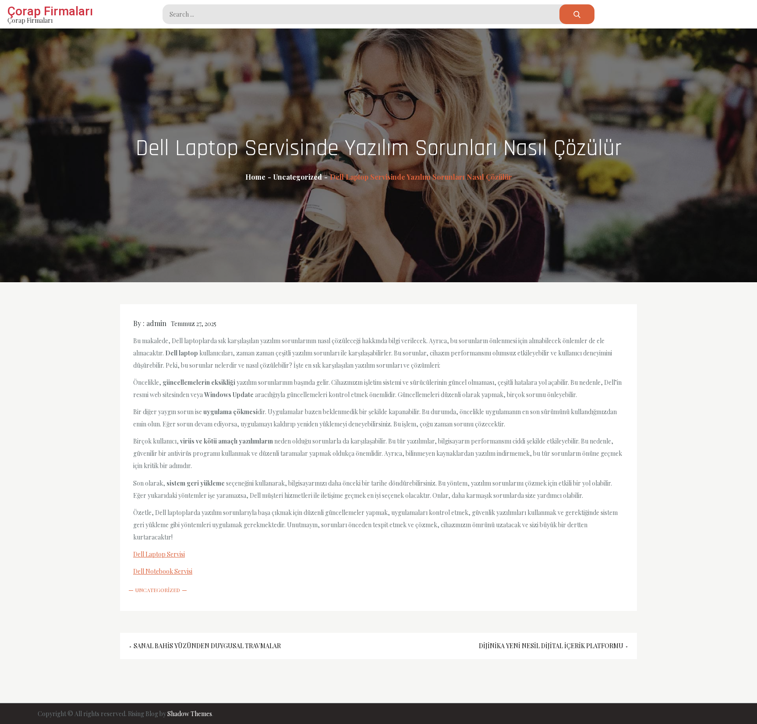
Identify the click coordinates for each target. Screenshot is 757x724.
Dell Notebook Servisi (162, 571)
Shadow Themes (189, 714)
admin (156, 323)
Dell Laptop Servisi (159, 554)
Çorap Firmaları (50, 11)
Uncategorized (157, 589)
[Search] (576, 14)
